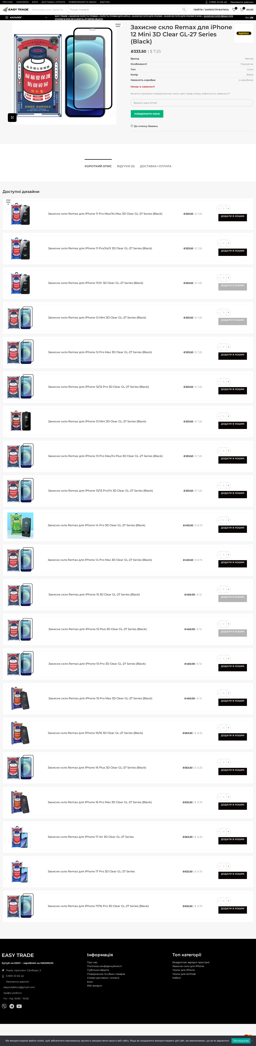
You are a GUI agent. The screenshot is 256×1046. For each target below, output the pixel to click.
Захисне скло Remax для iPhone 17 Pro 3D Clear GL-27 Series (91, 871)
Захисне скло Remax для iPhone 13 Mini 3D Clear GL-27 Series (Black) (97, 421)
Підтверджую (241, 1040)
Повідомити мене (147, 113)
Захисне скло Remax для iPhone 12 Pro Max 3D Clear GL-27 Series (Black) (100, 352)
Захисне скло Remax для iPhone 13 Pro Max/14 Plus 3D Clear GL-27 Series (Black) (105, 456)
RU (247, 17)
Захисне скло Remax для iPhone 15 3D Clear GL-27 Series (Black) (94, 594)
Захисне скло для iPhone (147, 16)
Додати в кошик (232, 216)
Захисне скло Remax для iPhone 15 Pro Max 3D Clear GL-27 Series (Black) (100, 698)
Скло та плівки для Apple (115, 16)
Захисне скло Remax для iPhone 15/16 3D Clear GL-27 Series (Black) (95, 733)
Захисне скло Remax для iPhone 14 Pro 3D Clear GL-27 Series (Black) (96, 525)
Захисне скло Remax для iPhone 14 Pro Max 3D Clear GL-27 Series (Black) (100, 560)
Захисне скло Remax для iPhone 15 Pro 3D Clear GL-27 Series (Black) (97, 663)
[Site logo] (16, 9)
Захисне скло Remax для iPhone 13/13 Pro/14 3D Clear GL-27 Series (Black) (100, 490)
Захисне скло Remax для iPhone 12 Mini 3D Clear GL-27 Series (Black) (97, 317)
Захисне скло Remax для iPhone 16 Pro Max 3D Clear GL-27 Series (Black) (100, 802)
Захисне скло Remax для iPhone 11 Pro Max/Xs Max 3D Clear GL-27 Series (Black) (105, 213)
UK (251, 17)
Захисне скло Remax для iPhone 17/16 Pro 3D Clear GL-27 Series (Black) (98, 906)
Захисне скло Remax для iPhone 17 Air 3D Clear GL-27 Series (91, 836)
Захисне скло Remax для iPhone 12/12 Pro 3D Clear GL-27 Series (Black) (98, 386)
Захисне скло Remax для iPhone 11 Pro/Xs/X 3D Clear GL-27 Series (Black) (100, 248)
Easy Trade (61, 16)
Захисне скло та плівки (83, 16)
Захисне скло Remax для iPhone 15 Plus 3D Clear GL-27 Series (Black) (97, 629)
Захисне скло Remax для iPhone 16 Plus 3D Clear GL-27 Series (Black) (97, 767)
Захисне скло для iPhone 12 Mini (183, 16)
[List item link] (43, 976)
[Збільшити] (12, 117)
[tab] (98, 164)
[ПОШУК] (183, 9)
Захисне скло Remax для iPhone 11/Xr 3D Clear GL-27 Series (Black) (95, 283)
